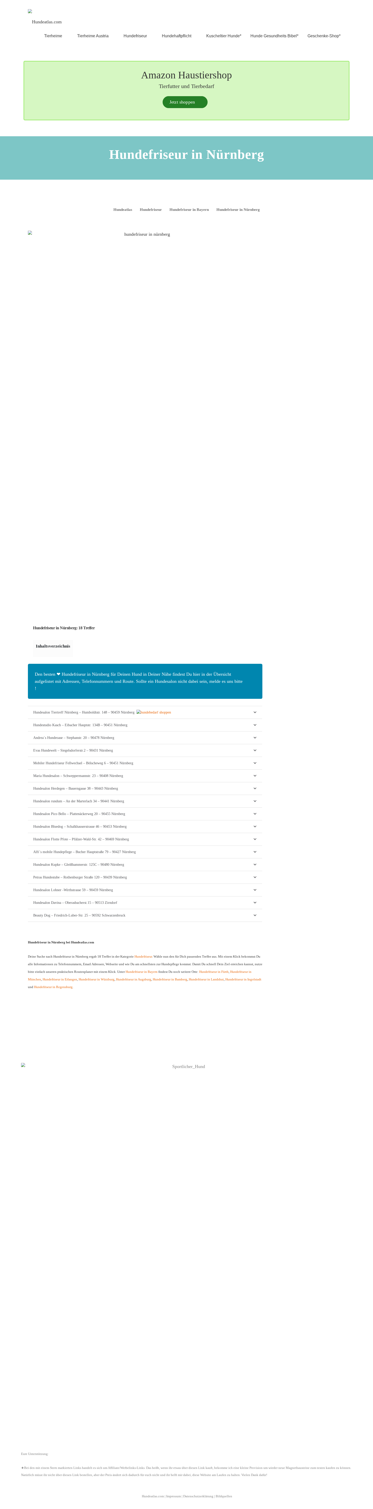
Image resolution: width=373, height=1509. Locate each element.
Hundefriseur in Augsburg (133, 979)
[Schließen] (252, 674)
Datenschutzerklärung (198, 1496)
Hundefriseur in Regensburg (53, 987)
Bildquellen (224, 1496)
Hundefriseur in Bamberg (170, 979)
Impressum (173, 1496)
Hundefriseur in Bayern (142, 972)
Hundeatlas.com (153, 1496)
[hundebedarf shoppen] (154, 712)
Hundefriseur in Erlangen (60, 979)
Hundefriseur (143, 956)
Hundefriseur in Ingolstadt (243, 979)
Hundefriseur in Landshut (206, 979)
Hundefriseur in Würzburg (96, 979)
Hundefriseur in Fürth (214, 972)
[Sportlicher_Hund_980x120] (186, 1253)
